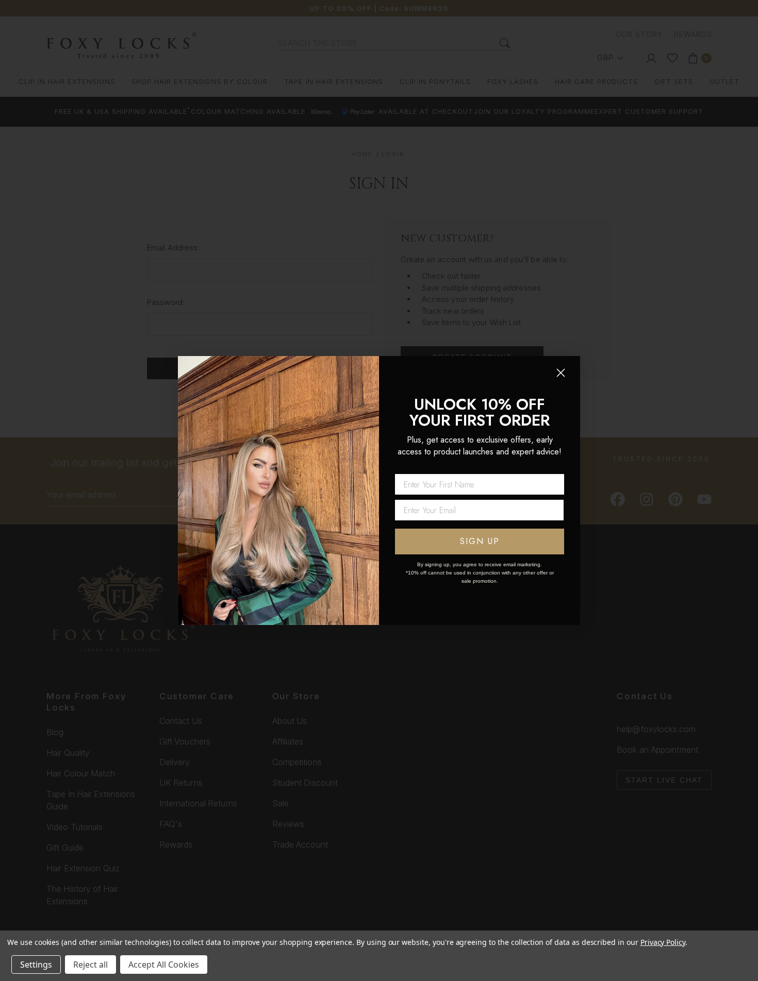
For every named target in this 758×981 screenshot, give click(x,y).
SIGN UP (480, 541)
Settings (36, 964)
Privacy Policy (662, 942)
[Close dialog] (561, 373)
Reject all (90, 964)
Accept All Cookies (163, 964)
